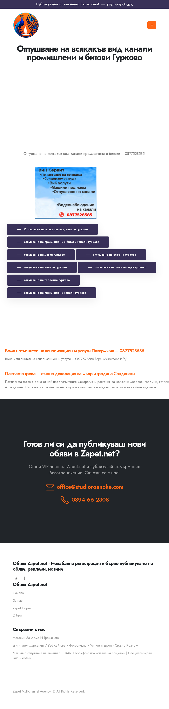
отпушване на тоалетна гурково (46, 280)
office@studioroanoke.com (90, 487)
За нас (17, 600)
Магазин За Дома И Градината (36, 637)
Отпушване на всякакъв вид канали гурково (55, 229)
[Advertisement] (84, 102)
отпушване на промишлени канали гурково (54, 293)
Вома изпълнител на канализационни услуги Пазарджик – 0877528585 (74, 350)
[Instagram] (16, 578)
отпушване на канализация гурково (120, 267)
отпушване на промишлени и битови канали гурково (61, 242)
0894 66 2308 (90, 500)
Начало (18, 593)
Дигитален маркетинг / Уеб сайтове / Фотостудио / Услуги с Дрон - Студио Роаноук (75, 645)
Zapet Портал (23, 608)
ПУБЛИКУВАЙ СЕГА (120, 5)
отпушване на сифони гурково (114, 255)
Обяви (17, 615)
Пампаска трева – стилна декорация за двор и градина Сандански (70, 373)
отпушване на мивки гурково (44, 255)
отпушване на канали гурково (45, 267)
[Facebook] (24, 578)
